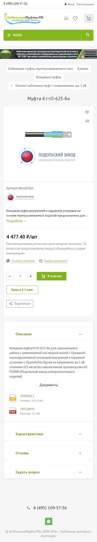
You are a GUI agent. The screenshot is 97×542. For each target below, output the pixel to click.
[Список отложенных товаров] (76, 20)
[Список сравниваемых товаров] (66, 20)
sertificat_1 (27, 396)
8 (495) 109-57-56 (15, 4)
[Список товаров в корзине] (89, 22)
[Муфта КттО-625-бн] (48, 142)
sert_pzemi (27, 409)
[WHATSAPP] (48, 521)
